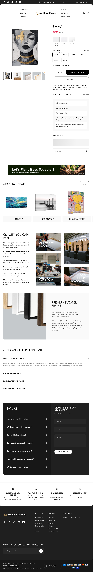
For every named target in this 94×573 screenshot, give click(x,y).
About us (37, 529)
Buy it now (71, 79)
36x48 (56, 60)
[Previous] (29, 2)
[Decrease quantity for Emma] (55, 72)
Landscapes (51, 520)
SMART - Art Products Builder (72, 518)
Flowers (50, 526)
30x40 (82, 54)
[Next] (63, 2)
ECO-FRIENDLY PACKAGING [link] (78, 278)
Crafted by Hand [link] (46, 244)
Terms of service (39, 520)
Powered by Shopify (13, 566)
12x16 (56, 54)
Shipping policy (28, 568)
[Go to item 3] (27, 76)
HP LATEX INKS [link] (80, 238)
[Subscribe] (41, 551)
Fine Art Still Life (53, 529)
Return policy (39, 523)
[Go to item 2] (17, 76)
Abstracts (51, 517)
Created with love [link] (46, 279)
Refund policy (6, 568)
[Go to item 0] (7, 76)
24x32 (73, 54)
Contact (37, 532)
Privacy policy (39, 517)
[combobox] (82, 2)
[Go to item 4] (36, 76)
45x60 (65, 60)
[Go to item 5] (46, 76)
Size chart (86, 50)
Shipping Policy (39, 526)
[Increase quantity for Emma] (62, 72)
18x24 (65, 54)
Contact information (37, 568)
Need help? (86, 94)
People (50, 523)
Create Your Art (53, 532)
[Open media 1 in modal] (26, 47)
